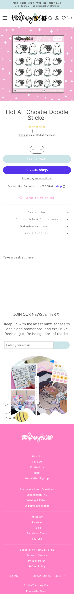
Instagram (37, 516)
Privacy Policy (37, 560)
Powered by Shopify (37, 591)
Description (37, 212)
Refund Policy (37, 566)
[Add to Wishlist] (24, 268)
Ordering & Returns (37, 500)
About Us (37, 456)
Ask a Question (37, 233)
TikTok (37, 527)
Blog (37, 472)
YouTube (37, 538)
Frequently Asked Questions (37, 489)
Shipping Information (37, 505)
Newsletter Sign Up (37, 478)
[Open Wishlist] (63, 18)
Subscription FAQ (37, 494)
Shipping (23, 135)
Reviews (37, 461)
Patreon (37, 522)
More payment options (37, 178)
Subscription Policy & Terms (37, 549)
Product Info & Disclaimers (37, 219)
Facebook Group (37, 533)
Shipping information (37, 226)
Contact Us (37, 467)
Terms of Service (37, 555)
